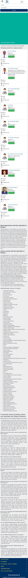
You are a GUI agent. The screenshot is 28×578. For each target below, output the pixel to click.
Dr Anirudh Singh (13, 68)
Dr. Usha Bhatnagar (14, 89)
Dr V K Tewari (12, 51)
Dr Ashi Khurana (13, 204)
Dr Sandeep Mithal (13, 121)
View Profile (11, 56)
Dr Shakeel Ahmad (13, 137)
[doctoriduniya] (7, 2)
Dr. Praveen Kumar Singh (15, 154)
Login (21, 2)
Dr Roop (10, 105)
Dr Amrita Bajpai (12, 187)
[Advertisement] (14, 27)
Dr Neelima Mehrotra (14, 170)
